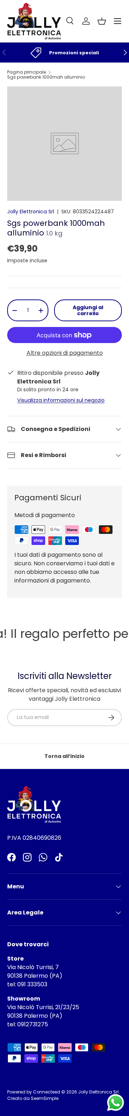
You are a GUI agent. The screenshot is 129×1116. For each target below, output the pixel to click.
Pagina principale (26, 72)
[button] (102, 21)
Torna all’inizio (64, 756)
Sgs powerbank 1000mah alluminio (46, 77)
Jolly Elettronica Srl (30, 211)
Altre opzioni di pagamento (65, 353)
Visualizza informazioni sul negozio (61, 400)
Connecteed (46, 1092)
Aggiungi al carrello (88, 310)
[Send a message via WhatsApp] (115, 1102)
